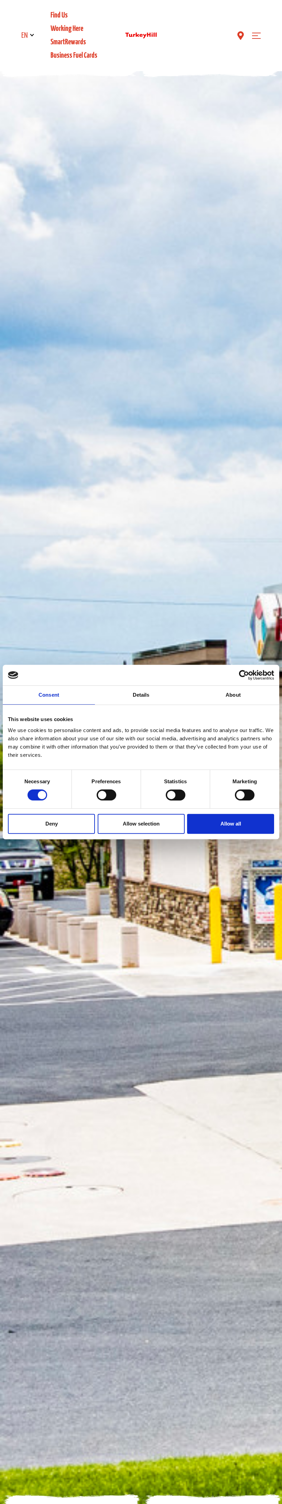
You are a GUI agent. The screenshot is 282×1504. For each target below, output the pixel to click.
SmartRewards (68, 42)
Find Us (59, 15)
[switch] (106, 794)
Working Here (67, 29)
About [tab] (233, 695)
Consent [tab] (49, 695)
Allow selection (141, 824)
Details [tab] (141, 695)
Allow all (230, 824)
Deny (51, 824)
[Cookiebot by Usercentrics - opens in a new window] (244, 675)
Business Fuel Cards (74, 55)
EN (24, 36)
